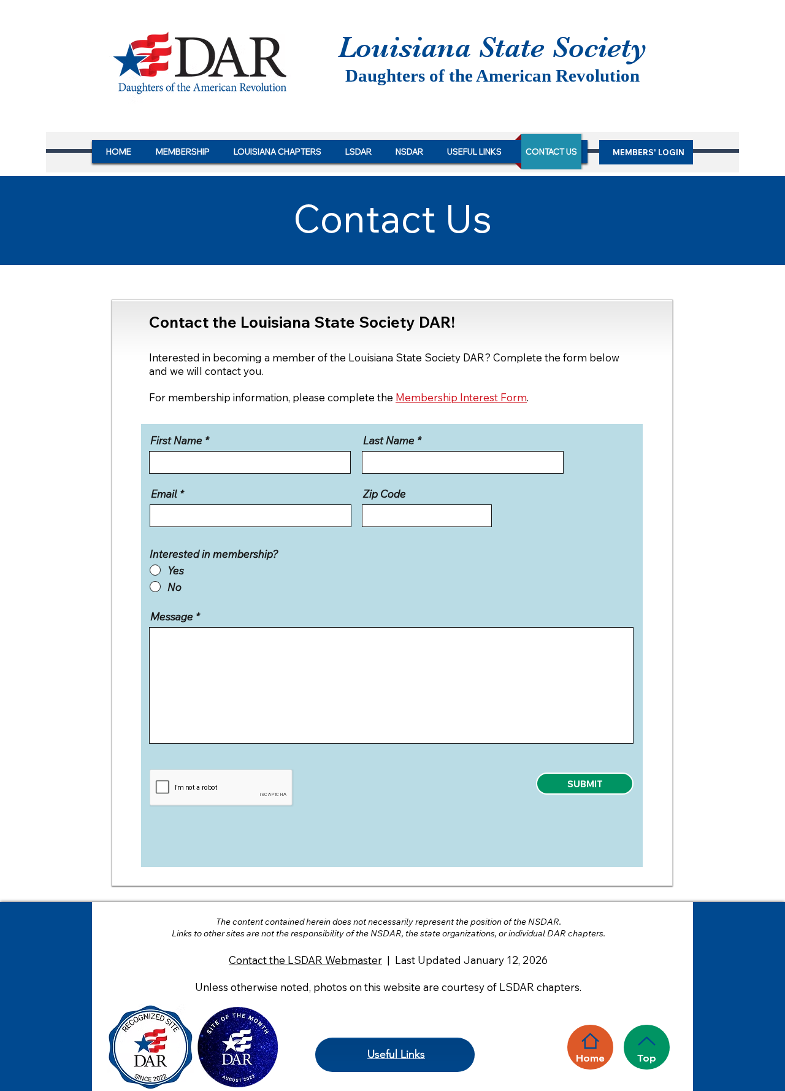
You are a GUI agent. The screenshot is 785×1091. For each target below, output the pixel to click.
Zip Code (384, 493)
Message (171, 616)
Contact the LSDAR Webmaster (305, 960)
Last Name (389, 440)
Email (164, 493)
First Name (176, 440)
